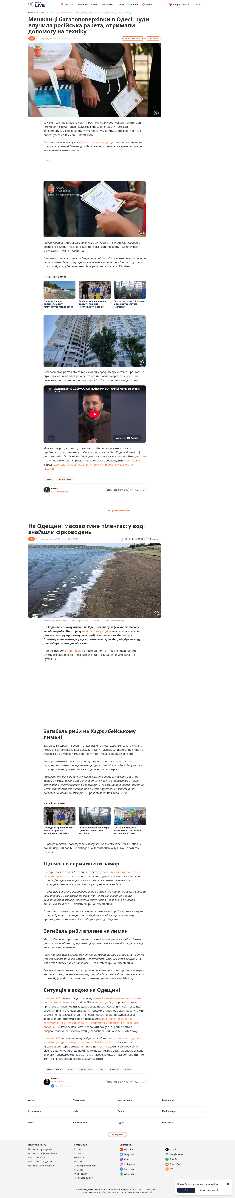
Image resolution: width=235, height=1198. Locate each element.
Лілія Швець (58, 1081)
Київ (75, 1111)
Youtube (128, 1149)
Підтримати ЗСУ (181, 4)
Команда (79, 1169)
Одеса (42, 13)
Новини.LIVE (132, 460)
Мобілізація (169, 1111)
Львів (121, 1111)
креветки (114, 1069)
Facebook (129, 1169)
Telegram (129, 1154)
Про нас (78, 1149)
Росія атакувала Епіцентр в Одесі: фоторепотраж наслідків (129, 304)
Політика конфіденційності (43, 1153)
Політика (167, 1122)
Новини (82, 4)
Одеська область (53, 1069)
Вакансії (78, 1153)
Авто (31, 1099)
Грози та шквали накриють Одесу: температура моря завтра (58, 304)
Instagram (129, 1164)
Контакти (79, 1157)
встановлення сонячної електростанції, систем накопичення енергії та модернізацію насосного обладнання (91, 1023)
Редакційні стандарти (40, 1161)
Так (186, 1190)
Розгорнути (117, 1134)
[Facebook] (52, 1086)
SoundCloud (176, 1164)
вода (70, 1069)
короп (128, 1069)
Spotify (173, 1159)
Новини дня (80, 1122)
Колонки (133, 4)
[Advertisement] (93, 168)
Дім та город (125, 1099)
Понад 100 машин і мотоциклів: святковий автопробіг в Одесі (127, 830)
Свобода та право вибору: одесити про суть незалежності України (93, 304)
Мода (31, 1122)
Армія (94, 4)
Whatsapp (129, 1173)
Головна (31, 13)
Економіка (107, 4)
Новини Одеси (65, 479)
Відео (149, 4)
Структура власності (85, 1165)
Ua (197, 4)
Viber (126, 1159)
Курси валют (80, 1173)
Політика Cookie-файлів (41, 1165)
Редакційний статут (39, 1157)
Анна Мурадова (59, 491)
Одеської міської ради (94, 142)
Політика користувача (40, 1149)
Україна (68, 4)
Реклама (78, 1161)
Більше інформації (209, 1190)
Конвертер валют (83, 1177)
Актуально (79, 1099)
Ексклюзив (34, 1111)
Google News (176, 1154)
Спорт (121, 4)
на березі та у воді (95, 631)
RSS (172, 1169)
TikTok (173, 1149)
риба (101, 1069)
